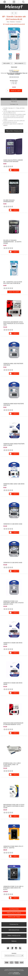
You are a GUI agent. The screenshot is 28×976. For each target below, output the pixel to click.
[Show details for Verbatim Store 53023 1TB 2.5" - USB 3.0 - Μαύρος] (14, 832)
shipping (22, 970)
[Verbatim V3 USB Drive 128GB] (14, 629)
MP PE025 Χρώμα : (14, 80)
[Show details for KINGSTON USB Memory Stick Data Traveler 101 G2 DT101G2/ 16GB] (14, 308)
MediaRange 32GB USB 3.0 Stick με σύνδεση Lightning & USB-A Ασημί (13, 806)
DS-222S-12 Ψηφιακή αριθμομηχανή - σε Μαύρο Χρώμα (12, 242)
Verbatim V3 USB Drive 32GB (12, 524)
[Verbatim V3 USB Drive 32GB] (14, 510)
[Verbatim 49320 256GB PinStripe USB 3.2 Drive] (14, 430)
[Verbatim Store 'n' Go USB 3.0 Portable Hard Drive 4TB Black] (14, 872)
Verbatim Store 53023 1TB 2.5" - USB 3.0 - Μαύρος (13, 847)
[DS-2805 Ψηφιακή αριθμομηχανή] (14, 186)
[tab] (14, 99)
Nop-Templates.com (16, 973)
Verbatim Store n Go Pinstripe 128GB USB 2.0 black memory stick (13, 602)
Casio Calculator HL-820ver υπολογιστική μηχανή (13, 160)
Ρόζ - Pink (15, 83)
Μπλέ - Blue (14, 82)
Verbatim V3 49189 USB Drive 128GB (12, 643)
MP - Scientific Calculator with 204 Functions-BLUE (12, 282)
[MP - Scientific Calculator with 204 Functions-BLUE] (14, 268)
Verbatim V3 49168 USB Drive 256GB (12, 683)
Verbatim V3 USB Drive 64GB (12, 562)
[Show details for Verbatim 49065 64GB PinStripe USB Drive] (14, 390)
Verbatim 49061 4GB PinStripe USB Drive (13, 364)
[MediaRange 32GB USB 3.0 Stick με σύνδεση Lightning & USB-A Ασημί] (14, 791)
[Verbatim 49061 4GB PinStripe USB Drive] (14, 350)
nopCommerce (16, 972)
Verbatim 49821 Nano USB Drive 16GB (13, 484)
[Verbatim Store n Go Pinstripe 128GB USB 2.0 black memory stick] (14, 587)
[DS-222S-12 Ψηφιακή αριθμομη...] (12, 13)
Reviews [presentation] (14, 101)
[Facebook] (12, 948)
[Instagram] (16, 948)
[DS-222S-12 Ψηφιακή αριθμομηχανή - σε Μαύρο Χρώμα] (14, 226)
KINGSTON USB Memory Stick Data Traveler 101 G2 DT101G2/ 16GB (13, 323)
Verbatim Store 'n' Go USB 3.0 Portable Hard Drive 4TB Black (13, 888)
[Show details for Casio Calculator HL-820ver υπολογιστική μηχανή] (14, 146)
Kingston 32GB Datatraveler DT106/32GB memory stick (13, 723)
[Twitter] (8, 948)
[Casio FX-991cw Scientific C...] (15, 13)
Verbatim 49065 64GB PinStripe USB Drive (13, 404)
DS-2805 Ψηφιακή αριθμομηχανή (8, 200)
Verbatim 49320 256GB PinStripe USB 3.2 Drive (13, 444)
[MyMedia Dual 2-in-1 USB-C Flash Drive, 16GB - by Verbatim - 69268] (14, 749)
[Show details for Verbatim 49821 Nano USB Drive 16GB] (14, 470)
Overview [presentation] (14, 99)
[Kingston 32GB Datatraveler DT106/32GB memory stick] (14, 709)
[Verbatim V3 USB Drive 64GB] (14, 549)
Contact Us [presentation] (14, 104)
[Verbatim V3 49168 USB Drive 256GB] (14, 669)
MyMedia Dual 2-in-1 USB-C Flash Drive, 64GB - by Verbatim (12, 764)
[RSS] (20, 948)
